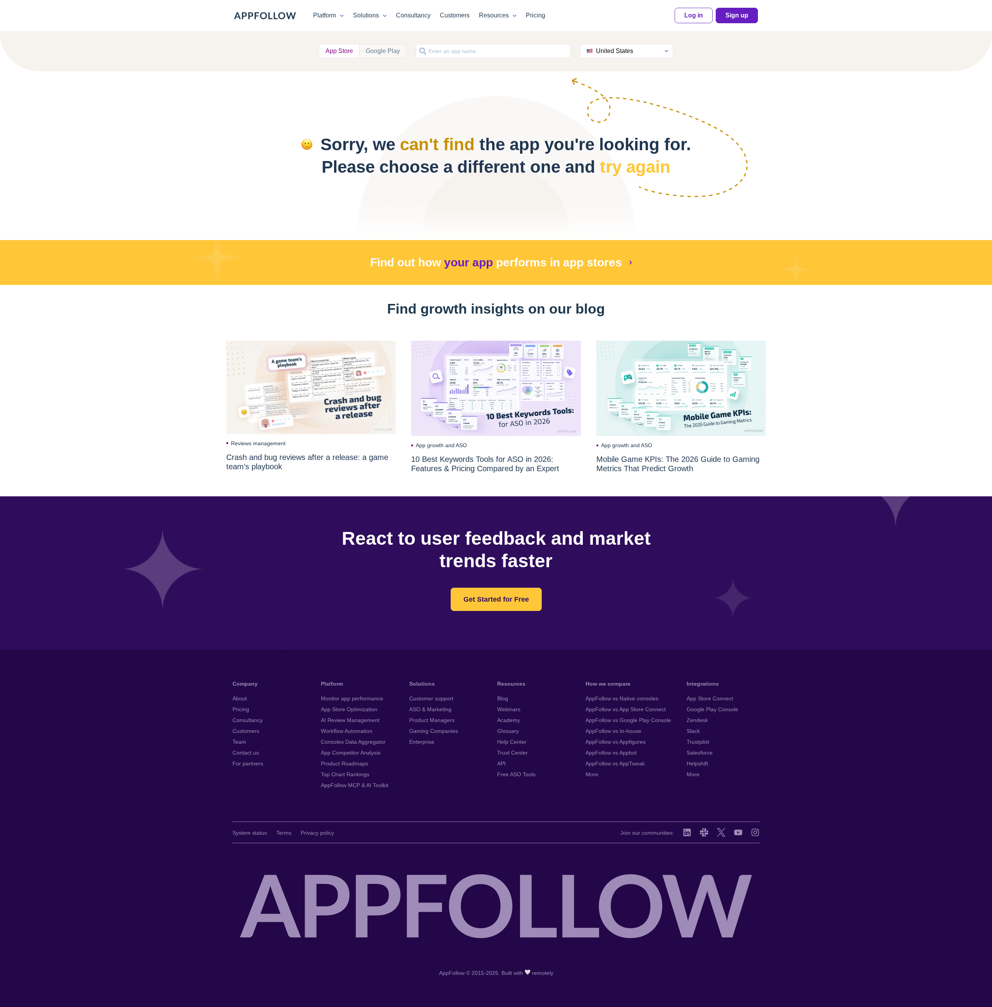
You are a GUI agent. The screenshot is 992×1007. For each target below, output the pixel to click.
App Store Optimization (349, 709)
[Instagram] (755, 832)
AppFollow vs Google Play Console (628, 720)
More (592, 774)
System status (249, 833)
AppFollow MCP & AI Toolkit (354, 785)
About (239, 698)
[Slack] (704, 832)
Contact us (245, 753)
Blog (502, 698)
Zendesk (697, 720)
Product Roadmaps (344, 763)
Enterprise (421, 742)
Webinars (508, 709)
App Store (339, 51)
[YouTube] (738, 832)
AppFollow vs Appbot (611, 753)
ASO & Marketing (430, 709)
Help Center (512, 742)
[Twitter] (721, 832)
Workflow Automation (346, 731)
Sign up (736, 15)
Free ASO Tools (516, 774)
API (501, 763)
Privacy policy (317, 833)
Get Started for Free (496, 599)
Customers (455, 15)
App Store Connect (710, 698)
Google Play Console (712, 709)
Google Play (383, 51)
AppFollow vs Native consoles (622, 698)
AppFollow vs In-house (613, 731)
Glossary (508, 731)
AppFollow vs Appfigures (616, 742)
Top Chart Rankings (345, 774)
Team (239, 742)
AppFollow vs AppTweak (615, 763)
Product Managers (432, 720)
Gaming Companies (433, 731)
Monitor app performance (352, 698)
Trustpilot (698, 742)
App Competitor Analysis (351, 753)
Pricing (535, 15)
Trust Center (512, 753)
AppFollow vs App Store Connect (626, 709)
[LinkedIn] (687, 832)
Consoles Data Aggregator (353, 742)
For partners (247, 763)
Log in (693, 15)
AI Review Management (350, 720)
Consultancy (413, 15)
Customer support (431, 698)
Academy (508, 720)
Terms (283, 833)
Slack (693, 731)
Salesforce (700, 753)
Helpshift (697, 763)
